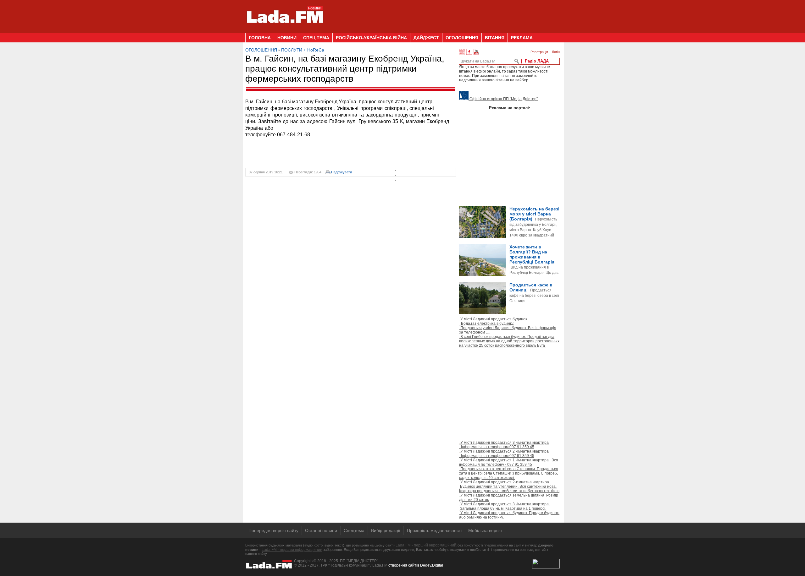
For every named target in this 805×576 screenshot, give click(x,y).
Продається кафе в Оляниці (534, 292)
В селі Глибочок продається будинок (509, 341)
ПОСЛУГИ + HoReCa (302, 49)
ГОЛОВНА (260, 37)
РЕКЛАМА (522, 37)
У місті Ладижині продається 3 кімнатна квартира (504, 444)
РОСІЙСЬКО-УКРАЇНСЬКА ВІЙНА (371, 37)
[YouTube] (476, 52)
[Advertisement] (445, 14)
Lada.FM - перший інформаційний (292, 549)
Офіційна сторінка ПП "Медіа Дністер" (503, 99)
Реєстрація (539, 52)
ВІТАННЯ (494, 37)
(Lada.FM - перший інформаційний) (426, 545)
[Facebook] (469, 52)
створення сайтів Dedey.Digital (415, 565)
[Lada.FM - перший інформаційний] (284, 30)
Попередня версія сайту (273, 530)
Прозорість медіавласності (434, 530)
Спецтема (354, 530)
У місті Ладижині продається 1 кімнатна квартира (508, 462)
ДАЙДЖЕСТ (426, 37)
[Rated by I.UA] (546, 567)
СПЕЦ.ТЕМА (316, 37)
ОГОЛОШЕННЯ (462, 37)
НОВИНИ (287, 37)
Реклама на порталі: (509, 108)
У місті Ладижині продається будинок (493, 321)
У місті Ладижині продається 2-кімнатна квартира (509, 486)
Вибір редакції (385, 530)
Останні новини (321, 530)
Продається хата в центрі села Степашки (508, 473)
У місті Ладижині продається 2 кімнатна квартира (504, 453)
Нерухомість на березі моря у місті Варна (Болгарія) (534, 227)
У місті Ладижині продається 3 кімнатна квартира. (504, 506)
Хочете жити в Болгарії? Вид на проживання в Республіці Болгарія (508, 270)
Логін (556, 52)
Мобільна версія (485, 530)
